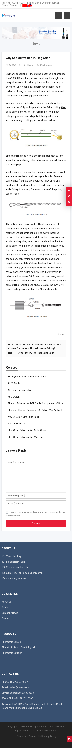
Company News (10, 612)
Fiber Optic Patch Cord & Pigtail (18, 647)
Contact (14, 5)
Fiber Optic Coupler (12, 653)
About (5, 5)
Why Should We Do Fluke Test (23, 417)
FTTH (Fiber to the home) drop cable (27, 376)
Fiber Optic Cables (11, 642)
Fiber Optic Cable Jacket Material (25, 437)
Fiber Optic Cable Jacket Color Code (27, 430)
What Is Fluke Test (17, 423)
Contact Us (8, 618)
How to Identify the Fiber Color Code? (35, 353)
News (36, 44)
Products (7, 607)
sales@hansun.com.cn (47, 2)
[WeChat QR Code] (69, 202)
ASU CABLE (14, 396)
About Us (6, 601)
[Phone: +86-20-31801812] (69, 190)
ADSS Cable (14, 383)
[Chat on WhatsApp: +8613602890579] (69, 196)
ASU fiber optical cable (20, 390)
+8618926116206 (15, 2)
